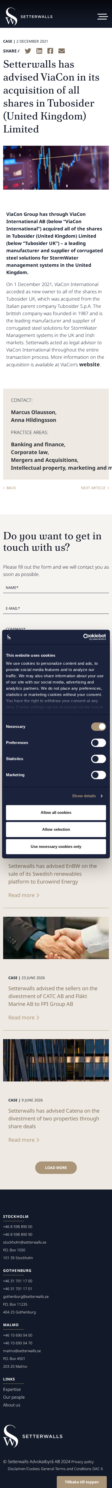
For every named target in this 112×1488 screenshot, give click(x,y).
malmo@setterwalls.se (22, 1350)
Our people (14, 1397)
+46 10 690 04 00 (17, 1335)
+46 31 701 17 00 (17, 1280)
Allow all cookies (56, 812)
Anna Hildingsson (33, 419)
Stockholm (16, 1216)
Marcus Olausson (33, 412)
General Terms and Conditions (66, 1468)
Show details (84, 796)
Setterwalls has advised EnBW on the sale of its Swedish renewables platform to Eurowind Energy (52, 873)
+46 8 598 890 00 (17, 1226)
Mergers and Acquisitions (44, 459)
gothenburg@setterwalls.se (26, 1296)
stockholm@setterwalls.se (24, 1242)
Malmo (11, 1324)
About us (11, 1405)
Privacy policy (82, 1461)
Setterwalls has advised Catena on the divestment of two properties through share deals (53, 1118)
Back (11, 487)
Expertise (12, 1389)
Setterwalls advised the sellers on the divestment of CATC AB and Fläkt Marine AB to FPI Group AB (52, 996)
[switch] (98, 743)
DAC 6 (97, 1468)
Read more (21, 895)
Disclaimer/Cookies (24, 1468)
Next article (93, 487)
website (89, 364)
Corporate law (29, 452)
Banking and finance (37, 444)
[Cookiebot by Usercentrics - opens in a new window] (83, 637)
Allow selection (56, 829)
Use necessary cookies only (56, 846)
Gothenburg (17, 1270)
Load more (56, 1167)
